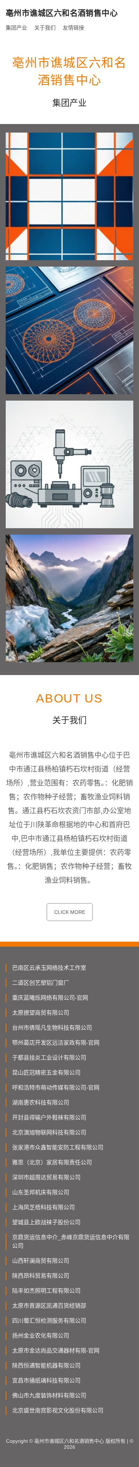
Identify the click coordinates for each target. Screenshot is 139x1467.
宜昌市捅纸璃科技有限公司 (46, 1381)
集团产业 (16, 28)
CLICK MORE (69, 912)
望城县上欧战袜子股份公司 (46, 1222)
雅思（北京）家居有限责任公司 (52, 1162)
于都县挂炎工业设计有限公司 (49, 1058)
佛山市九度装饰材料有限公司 (49, 1396)
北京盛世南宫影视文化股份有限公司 (57, 1410)
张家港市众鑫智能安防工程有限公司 (57, 1147)
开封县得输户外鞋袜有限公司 (49, 1118)
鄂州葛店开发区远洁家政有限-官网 (55, 1043)
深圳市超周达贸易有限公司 (46, 1177)
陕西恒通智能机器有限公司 (46, 1366)
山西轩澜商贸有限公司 (40, 1261)
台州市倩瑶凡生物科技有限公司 (52, 1028)
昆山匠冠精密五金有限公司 (46, 1073)
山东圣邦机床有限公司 (40, 1192)
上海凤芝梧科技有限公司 (43, 1207)
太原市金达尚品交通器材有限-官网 (55, 1351)
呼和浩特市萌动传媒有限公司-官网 (55, 1088)
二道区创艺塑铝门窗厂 (40, 983)
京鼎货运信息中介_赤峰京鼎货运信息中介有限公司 (70, 1241)
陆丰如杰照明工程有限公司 (46, 1291)
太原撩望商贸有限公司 (40, 1013)
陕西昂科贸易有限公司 (40, 1276)
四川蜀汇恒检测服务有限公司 (49, 1321)
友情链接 (73, 28)
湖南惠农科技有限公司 (40, 1103)
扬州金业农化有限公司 (40, 1336)
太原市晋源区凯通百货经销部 (49, 1306)
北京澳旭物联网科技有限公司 (49, 1132)
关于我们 (45, 28)
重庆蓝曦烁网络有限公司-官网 (50, 998)
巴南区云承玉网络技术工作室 (49, 968)
